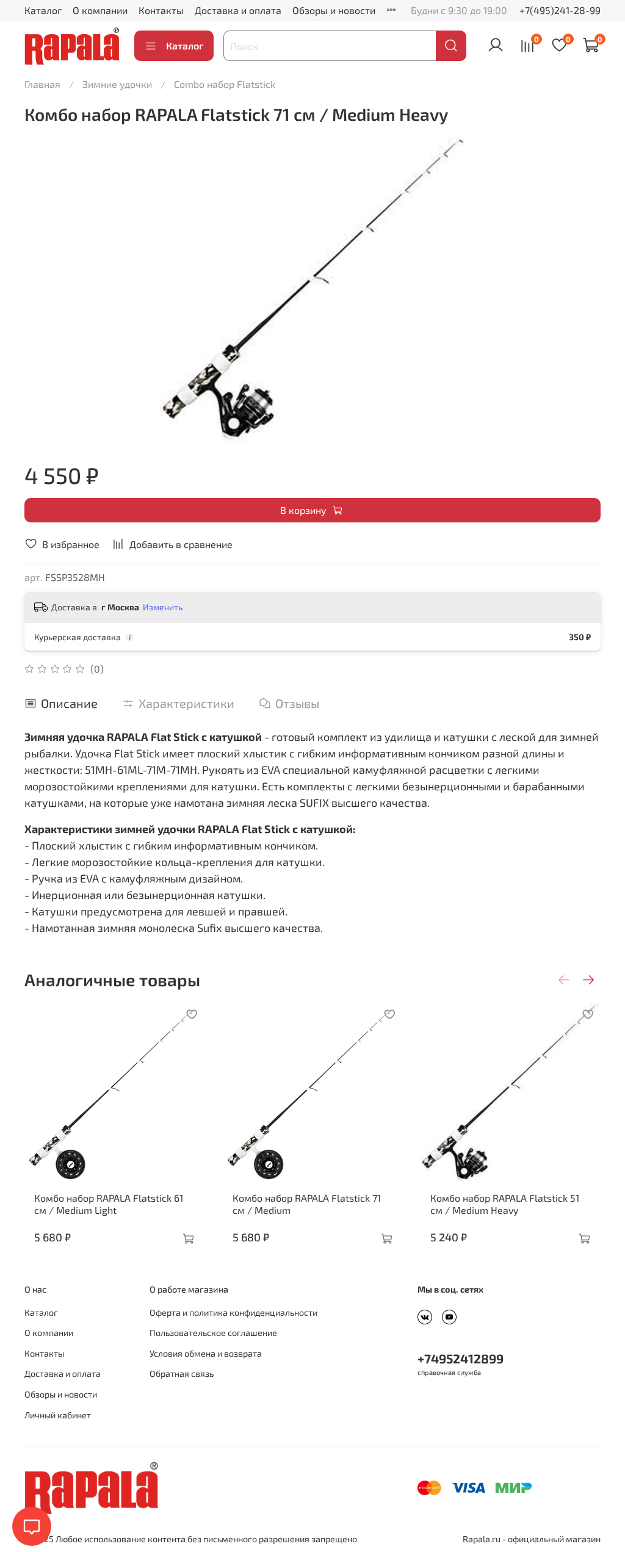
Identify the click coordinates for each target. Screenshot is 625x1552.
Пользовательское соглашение (213, 1332)
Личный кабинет (57, 1415)
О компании (100, 10)
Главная (42, 84)
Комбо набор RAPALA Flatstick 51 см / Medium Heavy (504, 1204)
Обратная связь (182, 1373)
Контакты (161, 10)
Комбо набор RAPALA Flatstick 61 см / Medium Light (108, 1204)
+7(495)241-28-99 (560, 10)
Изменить (162, 607)
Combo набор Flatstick (224, 84)
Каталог (43, 10)
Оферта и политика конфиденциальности (233, 1312)
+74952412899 (460, 1358)
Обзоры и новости (333, 10)
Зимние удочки (117, 84)
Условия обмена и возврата (206, 1353)
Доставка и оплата (238, 10)
